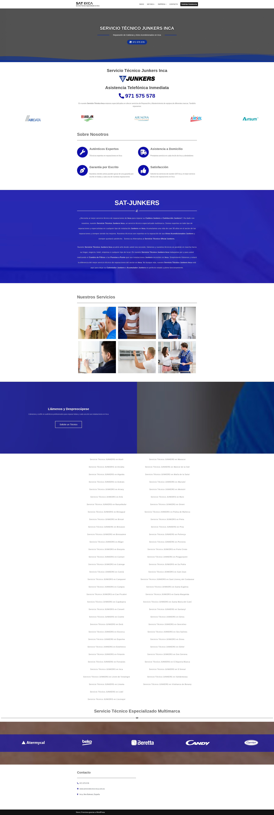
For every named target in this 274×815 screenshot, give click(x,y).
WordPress (100, 812)
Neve (78, 812)
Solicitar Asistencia (189, 4)
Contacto (173, 4)
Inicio (141, 4)
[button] (154, 4)
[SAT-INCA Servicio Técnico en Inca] (88, 4)
